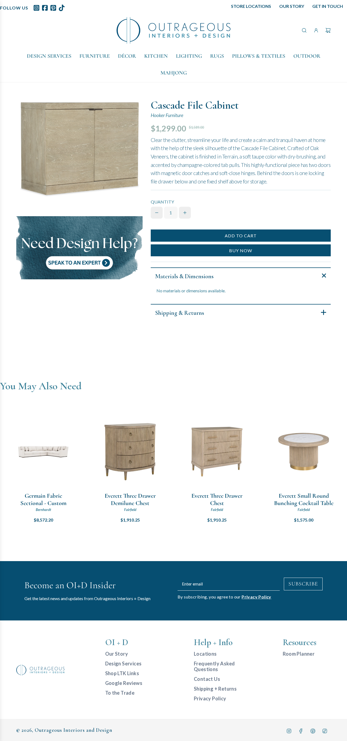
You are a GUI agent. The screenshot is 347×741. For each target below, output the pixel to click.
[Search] (304, 30)
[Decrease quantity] (157, 213)
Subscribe (303, 584)
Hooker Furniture (167, 115)
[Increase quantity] (185, 213)
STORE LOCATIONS (251, 6)
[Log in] (316, 30)
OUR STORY (291, 6)
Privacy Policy (256, 596)
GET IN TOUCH (327, 6)
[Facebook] (301, 731)
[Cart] (328, 30)
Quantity (162, 201)
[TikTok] (325, 731)
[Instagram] (289, 731)
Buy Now (240, 250)
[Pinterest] (313, 731)
